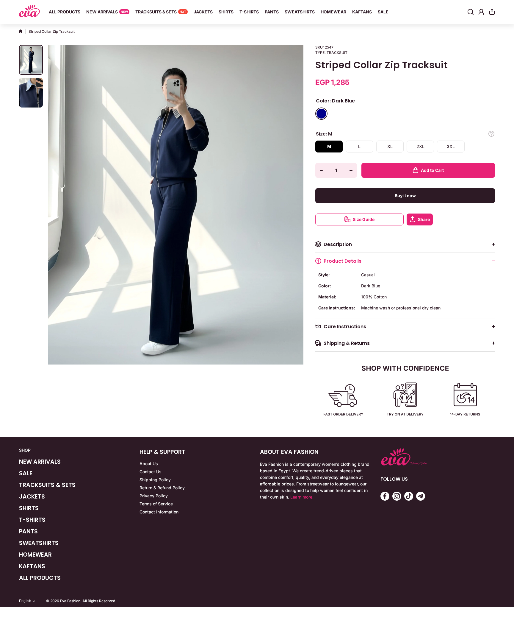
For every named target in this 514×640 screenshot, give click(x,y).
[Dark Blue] (321, 114)
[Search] (471, 12)
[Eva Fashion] (29, 12)
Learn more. (302, 496)
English (25, 601)
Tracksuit (337, 52)
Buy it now (405, 195)
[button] (492, 12)
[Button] (491, 134)
